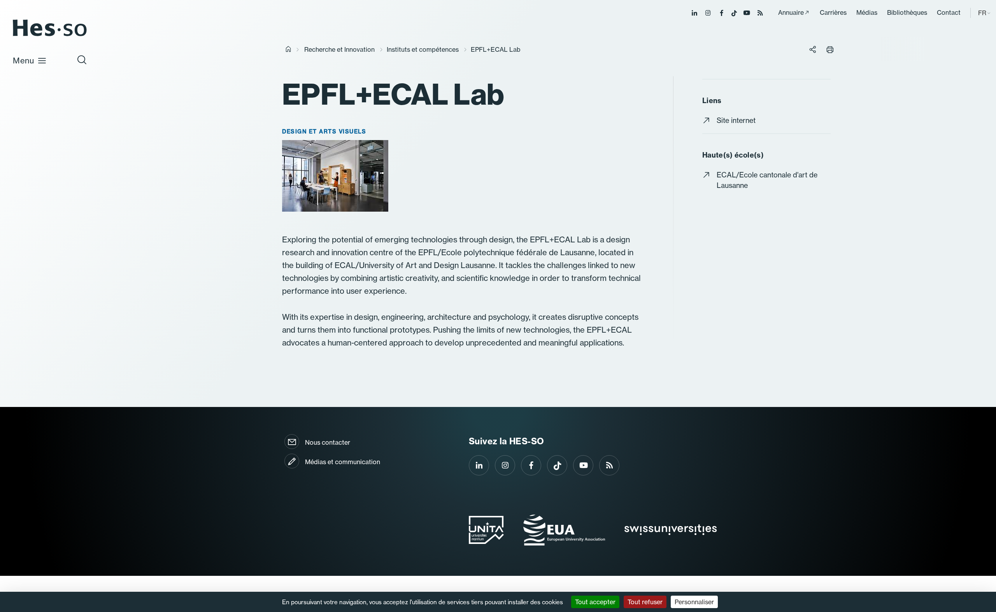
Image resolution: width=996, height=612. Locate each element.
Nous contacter (327, 442)
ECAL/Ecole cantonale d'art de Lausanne (767, 180)
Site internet (736, 120)
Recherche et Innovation (339, 49)
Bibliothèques (907, 12)
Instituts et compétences (423, 49)
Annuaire (791, 12)
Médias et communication (342, 462)
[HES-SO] (50, 35)
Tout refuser (645, 602)
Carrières (833, 12)
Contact (949, 12)
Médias (866, 12)
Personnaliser (694, 602)
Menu (23, 60)
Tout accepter (595, 602)
